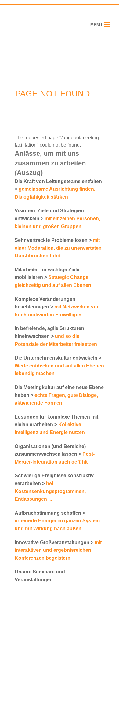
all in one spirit (26, 24)
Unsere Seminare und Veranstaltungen (40, 575)
